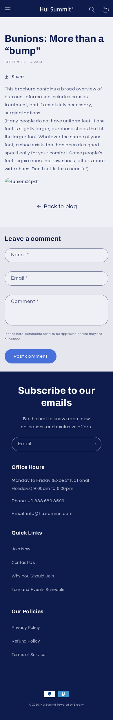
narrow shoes (60, 160)
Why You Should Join (33, 576)
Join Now (21, 549)
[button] (7, 9)
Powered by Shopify (70, 705)
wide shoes (17, 168)
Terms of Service (28, 655)
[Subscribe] (94, 444)
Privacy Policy (26, 628)
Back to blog (60, 206)
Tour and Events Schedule (38, 590)
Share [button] (18, 77)
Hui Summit (48, 705)
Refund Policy (26, 641)
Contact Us (23, 562)
